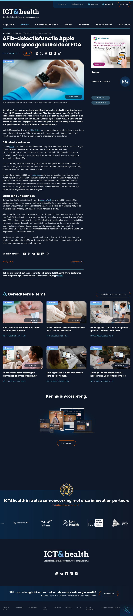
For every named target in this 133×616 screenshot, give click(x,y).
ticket (59, 275)
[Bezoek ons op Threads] (56, 573)
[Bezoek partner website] (12, 523)
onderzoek (36, 175)
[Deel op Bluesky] (46, 53)
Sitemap (68, 607)
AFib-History (35, 130)
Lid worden (66, 443)
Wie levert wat (77, 4)
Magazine (8, 24)
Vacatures (124, 24)
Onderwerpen (32, 607)
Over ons (62, 4)
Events (68, 24)
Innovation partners (46, 24)
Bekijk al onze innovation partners (66, 505)
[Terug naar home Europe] (21, 13)
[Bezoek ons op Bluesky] (61, 573)
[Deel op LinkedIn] (55, 53)
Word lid (124, 4)
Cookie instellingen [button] (90, 608)
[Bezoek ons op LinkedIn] (71, 573)
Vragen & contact (6, 608)
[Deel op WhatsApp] (59, 53)
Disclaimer (57, 607)
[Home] (3, 33)
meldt (11, 146)
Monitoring (17, 33)
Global (79, 607)
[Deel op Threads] (37, 53)
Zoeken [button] (94, 4)
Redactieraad (104, 24)
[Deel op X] (41, 53)
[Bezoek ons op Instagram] (76, 573)
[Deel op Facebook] (50, 53)
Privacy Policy (45, 608)
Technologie (100, 103)
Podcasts (84, 24)
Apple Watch (45, 200)
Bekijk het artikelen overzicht (113, 294)
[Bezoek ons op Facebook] (66, 573)
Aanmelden (109, 593)
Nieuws (25, 24)
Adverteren (19, 607)
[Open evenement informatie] (126, 609)
